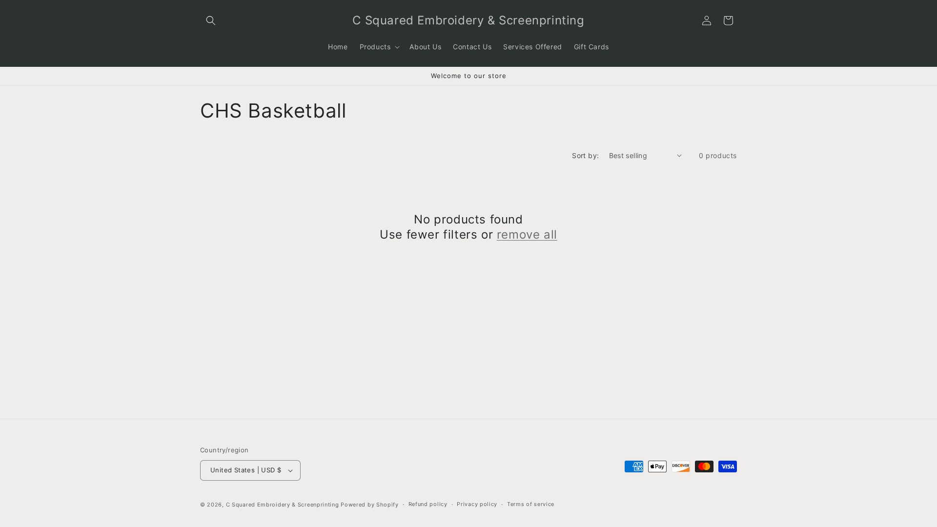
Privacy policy (477, 504)
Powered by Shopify (370, 504)
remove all (527, 234)
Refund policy (428, 504)
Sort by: (585, 155)
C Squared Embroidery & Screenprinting (282, 504)
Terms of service (530, 504)
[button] (211, 20)
